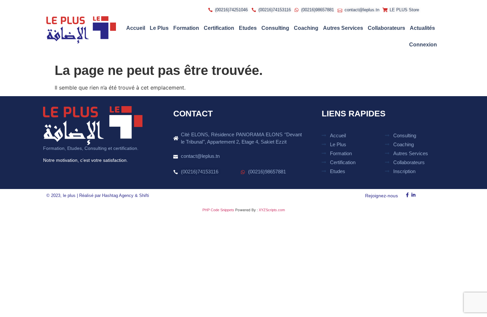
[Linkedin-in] (413, 195)
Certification (219, 28)
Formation (186, 28)
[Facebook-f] (407, 195)
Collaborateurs (386, 28)
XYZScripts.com (272, 210)
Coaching (306, 28)
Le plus (159, 28)
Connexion (423, 44)
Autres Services (343, 28)
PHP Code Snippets (218, 210)
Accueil (135, 28)
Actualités (422, 28)
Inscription (404, 171)
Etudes (248, 28)
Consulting (275, 28)
